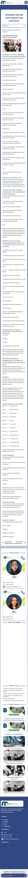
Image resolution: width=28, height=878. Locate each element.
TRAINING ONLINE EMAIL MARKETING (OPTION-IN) (14, 693)
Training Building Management (14, 748)
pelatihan (11, 241)
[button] (26, 2)
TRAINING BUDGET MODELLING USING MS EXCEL (13, 700)
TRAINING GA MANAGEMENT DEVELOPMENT (13, 688)
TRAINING (13, 55)
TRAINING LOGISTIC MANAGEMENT (14, 734)
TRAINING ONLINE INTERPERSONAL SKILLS (14, 792)
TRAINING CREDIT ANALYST (9, 698)
